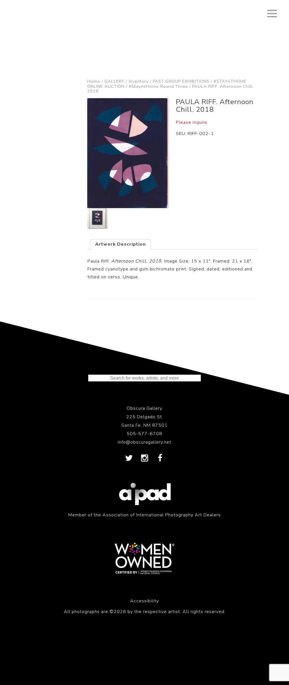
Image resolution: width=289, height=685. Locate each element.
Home (93, 81)
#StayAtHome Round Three (158, 86)
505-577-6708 (144, 434)
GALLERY (114, 81)
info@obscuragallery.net (144, 442)
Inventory (138, 81)
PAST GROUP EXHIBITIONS (181, 81)
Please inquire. (192, 122)
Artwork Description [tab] (120, 244)
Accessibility (144, 601)
